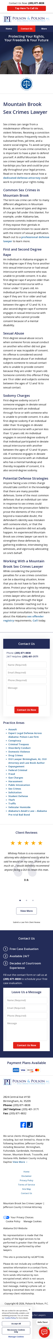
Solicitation (15, 792)
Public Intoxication (19, 784)
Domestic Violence (19, 751)
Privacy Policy (26, 1180)
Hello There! (43, 1322)
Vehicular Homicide (19, 807)
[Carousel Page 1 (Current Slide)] (20, 900)
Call (35, 620)
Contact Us (26, 28)
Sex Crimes (14, 788)
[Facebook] (23, 1125)
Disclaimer (26, 1176)
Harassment (15, 781)
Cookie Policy (13, 1221)
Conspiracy (14, 740)
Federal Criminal (17, 770)
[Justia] (30, 1125)
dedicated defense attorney (21, 178)
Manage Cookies (33, 1221)
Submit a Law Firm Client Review (26, 922)
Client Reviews (26, 832)
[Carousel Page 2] (26, 900)
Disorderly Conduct (19, 747)
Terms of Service (26, 1184)
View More (26, 910)
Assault (12, 729)
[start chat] (44, 1332)
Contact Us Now (26, 709)
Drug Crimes (15, 755)
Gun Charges (15, 777)
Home (9, 28)
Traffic (12, 803)
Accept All (16, 1323)
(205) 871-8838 (21, 1105)
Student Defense (18, 796)
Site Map (26, 1189)
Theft (11, 799)
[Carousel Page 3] (33, 900)
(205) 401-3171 (30, 1109)
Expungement (16, 766)
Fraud (11, 773)
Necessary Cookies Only (16, 1331)
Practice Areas (13, 722)
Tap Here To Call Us (26, 8)
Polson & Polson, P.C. (36, 1303)
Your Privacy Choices (22, 1217)
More (44, 28)
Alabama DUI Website (15, 1228)
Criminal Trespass (18, 744)
